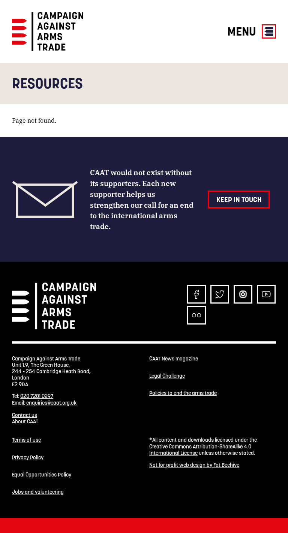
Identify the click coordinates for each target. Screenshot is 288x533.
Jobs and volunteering (38, 492)
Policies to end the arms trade (183, 393)
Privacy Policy (28, 457)
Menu (243, 31)
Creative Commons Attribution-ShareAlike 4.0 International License (200, 449)
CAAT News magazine (173, 359)
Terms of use (26, 440)
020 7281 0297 (36, 396)
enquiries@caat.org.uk (51, 402)
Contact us (24, 415)
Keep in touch (238, 199)
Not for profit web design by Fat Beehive (194, 465)
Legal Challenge (167, 376)
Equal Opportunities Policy (41, 475)
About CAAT (25, 421)
